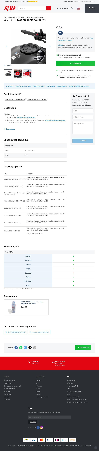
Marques (6, 397)
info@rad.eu (60, 445)
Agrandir (8, 65)
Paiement (39, 386)
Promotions (7, 394)
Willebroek (28, 260)
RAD (68, 377)
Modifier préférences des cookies (77, 402)
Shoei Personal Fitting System (76, 399)
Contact (38, 380)
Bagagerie (12, 17)
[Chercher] (48, 8)
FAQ (37, 383)
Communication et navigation (13, 386)
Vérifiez (60, 45)
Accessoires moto (9, 389)
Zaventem (28, 273)
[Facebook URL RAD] (38, 428)
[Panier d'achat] (72, 8)
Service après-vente (42, 397)
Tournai (28, 277)
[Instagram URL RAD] (41, 428)
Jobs (68, 389)
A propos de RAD (72, 386)
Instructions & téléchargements (79, 86)
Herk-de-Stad (28, 281)
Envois (38, 389)
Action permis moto (73, 397)
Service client (40, 377)
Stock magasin (62, 86)
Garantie (38, 394)
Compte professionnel (74, 391)
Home (5, 17)
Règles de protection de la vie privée (74, 445)
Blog (68, 394)
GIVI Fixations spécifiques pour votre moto (30, 17)
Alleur (28, 285)
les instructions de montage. (26, 117)
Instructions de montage (39, 332)
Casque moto (8, 383)
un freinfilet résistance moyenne (55, 120)
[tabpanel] (28, 46)
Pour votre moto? (38, 86)
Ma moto (7, 399)
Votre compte (71, 380)
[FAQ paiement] (49, 441)
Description (9, 86)
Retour (38, 391)
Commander (76, 63)
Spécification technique (23, 86)
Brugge (28, 269)
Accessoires (51, 86)
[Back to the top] (95, 447)
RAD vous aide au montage (16, 332)
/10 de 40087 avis (16, 2)
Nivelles (28, 264)
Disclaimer (88, 445)
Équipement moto (9, 380)
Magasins (70, 383)
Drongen (28, 256)
